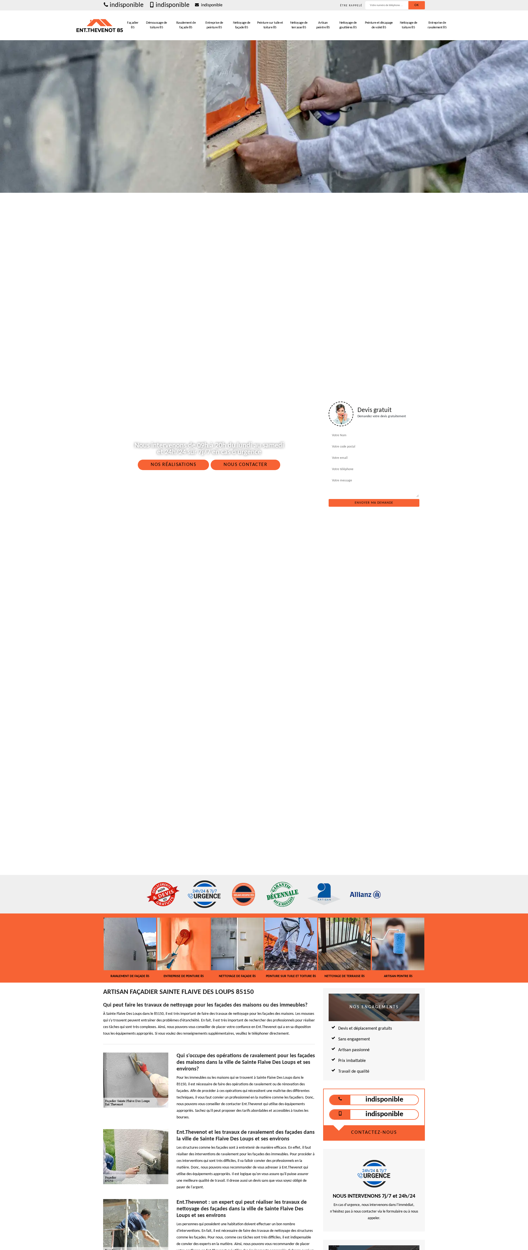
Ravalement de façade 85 (186, 25)
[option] (130, 948)
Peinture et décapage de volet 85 (379, 25)
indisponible (127, 5)
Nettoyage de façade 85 (241, 25)
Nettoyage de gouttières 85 (348, 25)
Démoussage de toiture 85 (156, 25)
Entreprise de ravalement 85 (437, 25)
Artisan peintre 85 (323, 25)
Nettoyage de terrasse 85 (298, 25)
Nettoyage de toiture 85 (408, 25)
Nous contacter (245, 464)
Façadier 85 (132, 25)
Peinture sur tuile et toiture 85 (270, 25)
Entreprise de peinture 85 (214, 25)
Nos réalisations (173, 464)
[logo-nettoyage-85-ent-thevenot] (100, 25)
